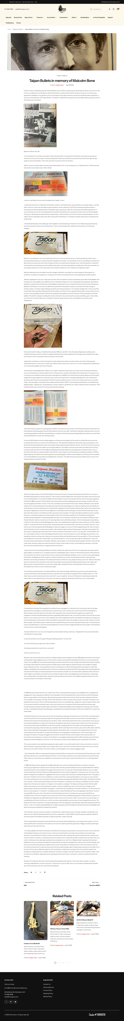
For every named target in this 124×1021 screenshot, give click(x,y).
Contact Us (46, 984)
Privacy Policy (47, 990)
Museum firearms (18, 29)
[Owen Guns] (62, 9)
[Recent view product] (114, 9)
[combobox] (98, 9)
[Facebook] (6, 1002)
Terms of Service (48, 987)
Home (9, 29)
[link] (31, 872)
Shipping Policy (48, 993)
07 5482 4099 (8, 994)
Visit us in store (9, 984)
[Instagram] (11, 1002)
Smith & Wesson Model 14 (85, 920)
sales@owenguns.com (11, 997)
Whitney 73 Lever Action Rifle (59, 929)
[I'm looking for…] (91, 9)
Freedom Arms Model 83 (32, 943)
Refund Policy (47, 996)
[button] (55, 963)
